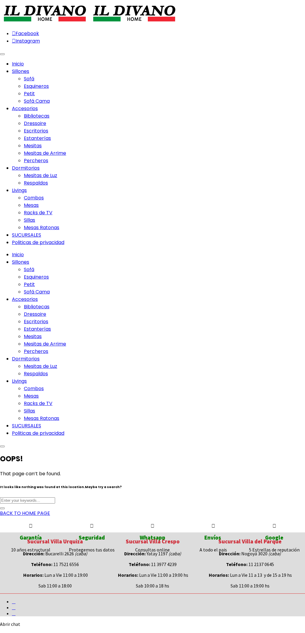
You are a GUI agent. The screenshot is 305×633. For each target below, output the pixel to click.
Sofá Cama (37, 101)
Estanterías (37, 138)
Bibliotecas (36, 115)
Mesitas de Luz (40, 175)
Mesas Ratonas (41, 227)
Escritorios (36, 130)
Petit (29, 93)
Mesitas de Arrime (45, 153)
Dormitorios (26, 358)
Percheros (36, 160)
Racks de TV (38, 212)
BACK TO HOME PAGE (25, 513)
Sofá (29, 78)
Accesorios (25, 299)
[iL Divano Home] (44, 22)
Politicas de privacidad (38, 433)
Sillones (20, 262)
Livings (19, 381)
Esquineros (36, 86)
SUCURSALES (26, 425)
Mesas (31, 205)
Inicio (18, 254)
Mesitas (33, 145)
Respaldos (36, 182)
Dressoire (35, 123)
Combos (34, 197)
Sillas (29, 220)
